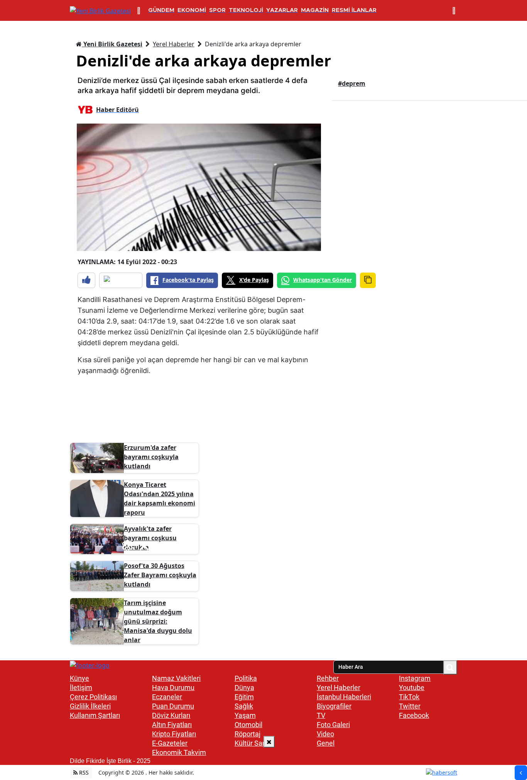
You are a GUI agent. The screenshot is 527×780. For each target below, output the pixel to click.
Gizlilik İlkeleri (90, 706)
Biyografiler (334, 706)
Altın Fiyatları (172, 725)
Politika (246, 678)
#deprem (351, 83)
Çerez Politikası (93, 697)
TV (321, 715)
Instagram (415, 678)
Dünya (244, 687)
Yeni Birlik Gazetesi (112, 44)
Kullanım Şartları (95, 715)
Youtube (411, 687)
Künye (79, 678)
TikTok (409, 697)
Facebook (414, 715)
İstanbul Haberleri (344, 697)
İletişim (81, 687)
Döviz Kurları (171, 715)
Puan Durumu (173, 706)
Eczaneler (167, 697)
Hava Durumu (173, 687)
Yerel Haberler (173, 44)
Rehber (328, 678)
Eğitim (244, 697)
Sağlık (244, 706)
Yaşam (245, 715)
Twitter (410, 706)
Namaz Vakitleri (176, 678)
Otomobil (248, 725)
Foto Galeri (333, 725)
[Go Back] (521, 772)
